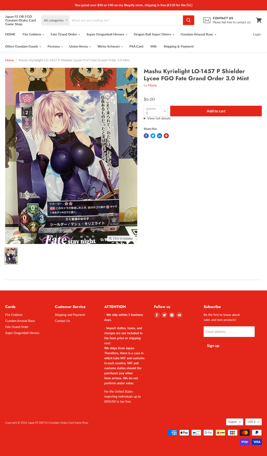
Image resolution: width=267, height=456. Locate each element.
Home (9, 60)
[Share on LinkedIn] (159, 135)
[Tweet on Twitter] (152, 135)
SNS (153, 46)
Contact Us (62, 321)
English (232, 421)
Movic (152, 85)
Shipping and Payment (70, 315)
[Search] (188, 20)
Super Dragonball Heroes (22, 333)
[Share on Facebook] (146, 135)
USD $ (252, 421)
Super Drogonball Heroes (106, 34)
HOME (10, 34)
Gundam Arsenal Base (197, 34)
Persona (54, 46)
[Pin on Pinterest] (166, 135)
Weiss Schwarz (109, 46)
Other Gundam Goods (22, 46)
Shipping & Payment (179, 46)
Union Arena (79, 46)
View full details (159, 118)
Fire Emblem (32, 34)
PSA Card (136, 46)
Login (257, 34)
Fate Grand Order (64, 34)
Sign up (213, 345)
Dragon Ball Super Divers (153, 34)
